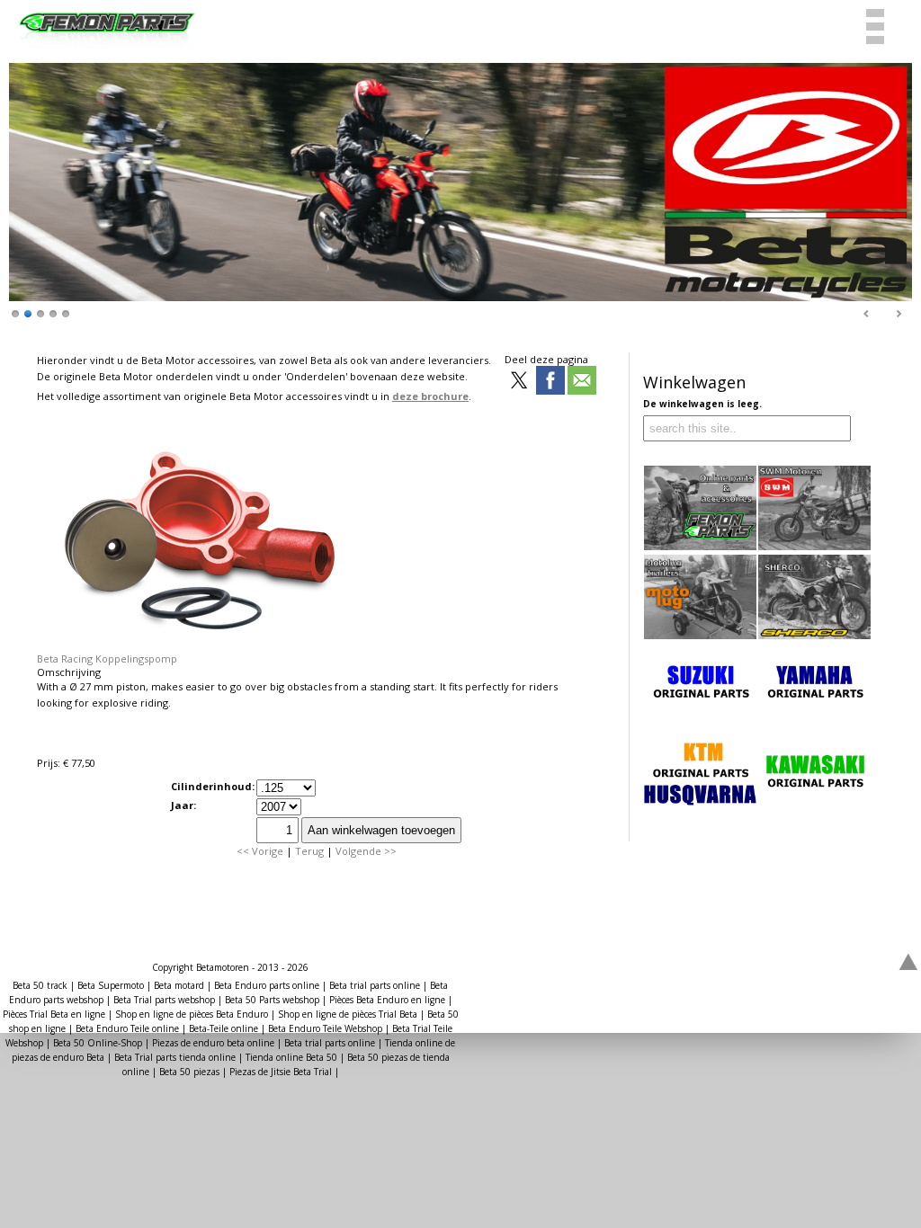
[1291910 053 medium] (199, 645)
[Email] (582, 381)
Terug (309, 851)
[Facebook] (550, 381)
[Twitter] (519, 381)
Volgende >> (366, 851)
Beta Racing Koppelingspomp (107, 658)
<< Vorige (260, 851)
